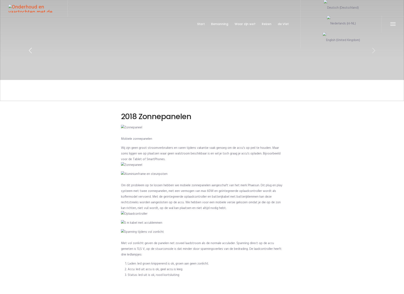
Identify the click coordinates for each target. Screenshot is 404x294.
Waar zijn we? (245, 24)
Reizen (266, 24)
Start (201, 24)
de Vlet (283, 24)
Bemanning (219, 24)
